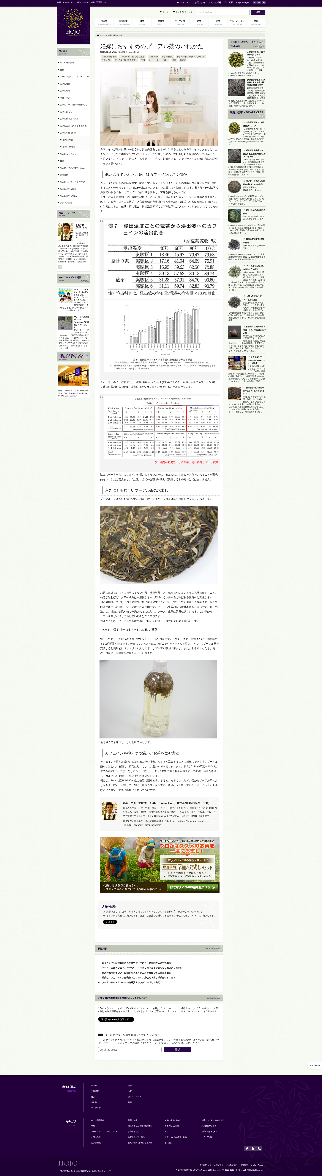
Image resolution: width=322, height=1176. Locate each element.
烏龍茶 (94, 1102)
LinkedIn (127, 825)
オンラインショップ (184, 12)
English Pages (242, 2)
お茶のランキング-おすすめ (72, 182)
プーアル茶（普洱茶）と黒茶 (132, 57)
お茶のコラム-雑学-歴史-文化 (73, 104)
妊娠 (174, 60)
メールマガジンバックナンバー (74, 76)
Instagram (156, 825)
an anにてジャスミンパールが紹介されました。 (81, 292)
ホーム (165, 12)
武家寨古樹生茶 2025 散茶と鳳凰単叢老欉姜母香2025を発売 (256, 82)
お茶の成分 (153, 57)
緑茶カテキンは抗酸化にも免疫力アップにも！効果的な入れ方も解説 (136, 963)
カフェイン (106, 60)
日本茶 (94, 1086)
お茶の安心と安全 (68, 154)
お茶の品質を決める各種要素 (73, 126)
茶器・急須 (65, 98)
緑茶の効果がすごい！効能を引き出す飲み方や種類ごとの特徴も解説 (136, 972)
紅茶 (93, 1097)
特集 (62, 70)
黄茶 (130, 1086)
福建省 (183, 60)
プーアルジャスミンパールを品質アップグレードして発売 (131, 982)
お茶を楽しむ (66, 112)
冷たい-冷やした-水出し (158, 60)
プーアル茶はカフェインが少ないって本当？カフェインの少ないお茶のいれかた (142, 968)
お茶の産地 (65, 90)
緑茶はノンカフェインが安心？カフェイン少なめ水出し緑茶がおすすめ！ (139, 977)
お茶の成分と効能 (109, 57)
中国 (143, 60)
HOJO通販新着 (67, 62)
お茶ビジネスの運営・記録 (72, 168)
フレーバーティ (134, 1097)
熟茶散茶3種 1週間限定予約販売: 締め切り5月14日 (253, 391)
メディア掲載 (66, 203)
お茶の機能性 (167, 57)
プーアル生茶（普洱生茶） (126, 60)
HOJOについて (184, 2)
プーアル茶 (190, 158)
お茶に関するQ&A (68, 196)
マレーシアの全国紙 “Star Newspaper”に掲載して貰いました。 (81, 322)
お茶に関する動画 (68, 189)
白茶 (130, 1091)
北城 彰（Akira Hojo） (130, 52)
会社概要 (229, 2)
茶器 (130, 1102)
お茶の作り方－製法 (69, 118)
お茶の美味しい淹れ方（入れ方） (191, 57)
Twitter (146, 825)
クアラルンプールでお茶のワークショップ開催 (256, 360)
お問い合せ (200, 2)
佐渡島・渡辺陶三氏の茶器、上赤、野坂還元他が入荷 (254, 330)
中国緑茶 (95, 1091)
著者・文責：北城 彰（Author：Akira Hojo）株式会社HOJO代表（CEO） (167, 803)
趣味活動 (64, 175)
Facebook (137, 825)
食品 (62, 161)
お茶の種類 (65, 84)
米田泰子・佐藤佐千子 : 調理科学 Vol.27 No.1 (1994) (139, 382)
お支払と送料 (215, 2)
